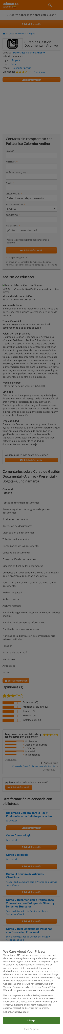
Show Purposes (31, 1029)
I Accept (31, 1020)
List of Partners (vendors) (16, 1011)
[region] (31, 987)
